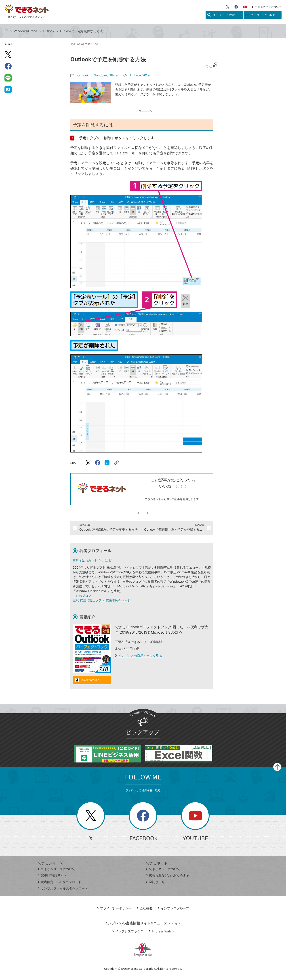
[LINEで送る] (8, 77)
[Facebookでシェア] (8, 66)
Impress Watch (163, 931)
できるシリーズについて (58, 869)
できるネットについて (268, 6)
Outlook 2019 (140, 75)
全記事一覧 (157, 882)
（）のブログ (82, 595)
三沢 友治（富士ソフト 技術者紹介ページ (102, 600)
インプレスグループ (175, 908)
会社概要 (146, 908)
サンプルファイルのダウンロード (64, 888)
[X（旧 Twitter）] (227, 6)
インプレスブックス (129, 931)
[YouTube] (245, 7)
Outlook (48, 31)
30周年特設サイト (54, 875)
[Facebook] (236, 7)
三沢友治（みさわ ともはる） (93, 560)
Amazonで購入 (91, 680)
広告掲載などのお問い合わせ (169, 875)
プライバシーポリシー (115, 908)
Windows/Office (25, 31)
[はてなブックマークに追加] (8, 89)
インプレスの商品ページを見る (140, 656)
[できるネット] (6, 31)
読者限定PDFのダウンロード (61, 882)
